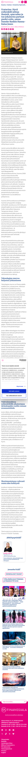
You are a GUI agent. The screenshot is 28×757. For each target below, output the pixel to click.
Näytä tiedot (20, 386)
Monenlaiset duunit (14, 574)
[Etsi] (25, 701)
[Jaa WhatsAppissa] (13, 29)
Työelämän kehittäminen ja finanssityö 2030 (13, 580)
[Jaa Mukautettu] (11, 29)
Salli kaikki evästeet (14, 391)
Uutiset (9, 5)
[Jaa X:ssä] (6, 29)
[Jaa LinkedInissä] (4, 29)
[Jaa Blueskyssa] (8, 29)
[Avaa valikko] (25, 2)
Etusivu (3, 5)
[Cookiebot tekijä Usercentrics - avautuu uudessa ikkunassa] (19, 360)
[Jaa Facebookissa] (2, 29)
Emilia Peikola (7, 553)
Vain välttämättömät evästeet (14, 395)
